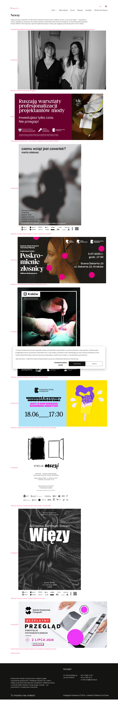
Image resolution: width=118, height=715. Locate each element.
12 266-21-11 (87, 677)
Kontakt (89, 10)
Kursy (72, 10)
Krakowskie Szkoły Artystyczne (58, 2)
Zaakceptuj (77, 363)
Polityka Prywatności (18, 709)
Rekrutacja (63, 10)
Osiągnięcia (14, 467)
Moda (12, 117)
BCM (54, 703)
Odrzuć (94, 363)
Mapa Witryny (46, 709)
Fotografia (14, 60)
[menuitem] (100, 6)
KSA (53, 10)
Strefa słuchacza (100, 10)
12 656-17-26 (88, 675)
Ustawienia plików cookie (60, 364)
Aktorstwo (14, 260)
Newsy (80, 10)
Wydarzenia (14, 188)
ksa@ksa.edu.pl (91, 680)
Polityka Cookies (33, 709)
